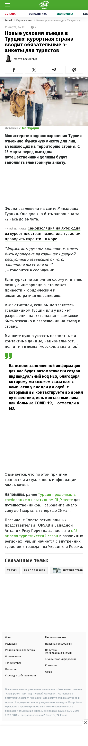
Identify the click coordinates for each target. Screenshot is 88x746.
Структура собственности (20, 675)
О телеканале (13, 656)
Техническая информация (60, 659)
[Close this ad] (85, 722)
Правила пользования (58, 643)
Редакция (11, 643)
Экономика (65, 13)
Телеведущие (13, 662)
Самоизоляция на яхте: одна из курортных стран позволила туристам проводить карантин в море (42, 233)
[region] (44, 736)
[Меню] (7, 5)
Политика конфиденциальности (58, 651)
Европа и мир (24, 20)
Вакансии (11, 669)
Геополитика (37, 13)
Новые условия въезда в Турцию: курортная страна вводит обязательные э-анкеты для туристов (59, 20)
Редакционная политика (20, 650)
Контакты (51, 665)
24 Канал (11, 13)
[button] (14, 69)
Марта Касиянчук (25, 59)
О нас (8, 637)
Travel (9, 20)
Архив (48, 671)
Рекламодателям (55, 637)
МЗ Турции (30, 128)
